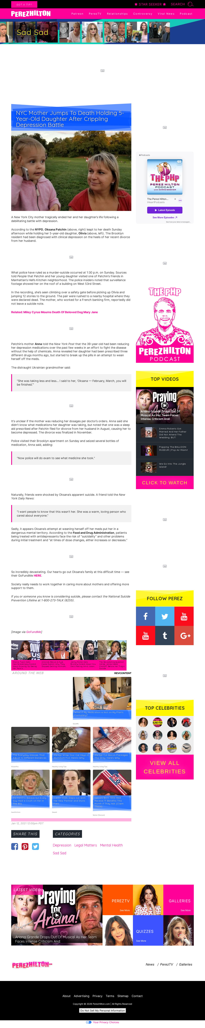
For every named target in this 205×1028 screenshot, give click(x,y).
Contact (137, 996)
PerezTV (95, 13)
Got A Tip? (24, 4)
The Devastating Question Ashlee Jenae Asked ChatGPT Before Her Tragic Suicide (112, 665)
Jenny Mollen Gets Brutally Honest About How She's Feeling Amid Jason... (83, 664)
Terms (110, 996)
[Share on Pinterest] (25, 846)
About (66, 996)
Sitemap (122, 996)
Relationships (117, 13)
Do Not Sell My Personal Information (102, 1010)
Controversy (142, 13)
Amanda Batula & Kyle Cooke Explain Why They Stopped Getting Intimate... (54, 664)
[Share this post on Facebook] (14, 846)
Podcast (186, 13)
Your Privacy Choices (106, 1022)
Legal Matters (85, 845)
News (150, 964)
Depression (62, 845)
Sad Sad (59, 853)
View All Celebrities (165, 767)
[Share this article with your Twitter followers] (35, 846)
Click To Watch (164, 482)
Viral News (166, 13)
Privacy (97, 996)
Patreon (77, 13)
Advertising (81, 996)
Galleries (185, 964)
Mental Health (111, 845)
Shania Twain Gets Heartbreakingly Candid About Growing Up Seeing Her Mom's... (25, 665)
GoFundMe (33, 632)
